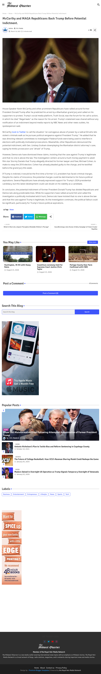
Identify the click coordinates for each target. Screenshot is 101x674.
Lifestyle (43, 494)
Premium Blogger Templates (39, 670)
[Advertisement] (50, 609)
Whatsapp (42, 217)
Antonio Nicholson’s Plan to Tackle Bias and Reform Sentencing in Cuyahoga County (51, 446)
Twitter (30, 217)
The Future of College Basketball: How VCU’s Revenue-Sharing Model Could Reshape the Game (56, 459)
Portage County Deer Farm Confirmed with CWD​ (81, 266)
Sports (60, 494)
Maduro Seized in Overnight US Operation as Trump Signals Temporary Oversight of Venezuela (56, 472)
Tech (67, 494)
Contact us (50, 668)
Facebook (18, 217)
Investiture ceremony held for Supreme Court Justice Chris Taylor (50, 267)
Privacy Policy (61, 668)
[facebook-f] (44, 641)
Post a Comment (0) (50, 293)
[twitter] (48, 641)
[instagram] (56, 641)
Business (6, 494)
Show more (92, 242)
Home (4, 13)
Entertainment (18, 494)
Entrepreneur (32, 494)
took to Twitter (18, 132)
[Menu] (3, 4)
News (10, 13)
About (42, 668)
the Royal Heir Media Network (70, 670)
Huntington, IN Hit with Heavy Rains (17, 266)
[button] (98, 4)
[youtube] (52, 641)
